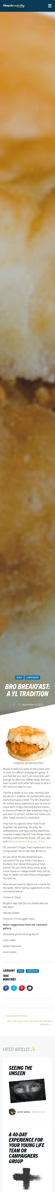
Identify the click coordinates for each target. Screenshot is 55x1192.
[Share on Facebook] (6, 988)
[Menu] (50, 6)
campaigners (32, 677)
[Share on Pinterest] (22, 988)
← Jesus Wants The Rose (15, 1015)
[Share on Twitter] (14, 988)
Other (19, 677)
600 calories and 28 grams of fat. (27, 841)
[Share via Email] (30, 988)
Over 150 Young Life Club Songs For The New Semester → (29, 1023)
